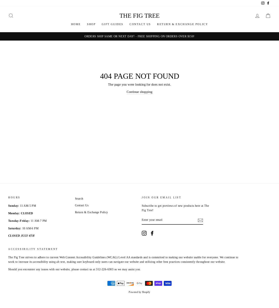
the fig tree (139, 15)
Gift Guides (112, 24)
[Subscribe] (200, 220)
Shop (91, 24)
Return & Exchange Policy (182, 24)
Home (76, 24)
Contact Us (140, 24)
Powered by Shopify (139, 292)
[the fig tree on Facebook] (152, 233)
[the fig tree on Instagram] (144, 233)
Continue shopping (140, 92)
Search (79, 198)
